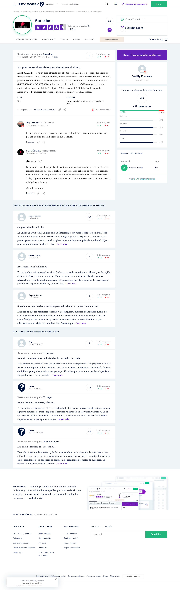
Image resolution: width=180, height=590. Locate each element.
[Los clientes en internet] (31, 4)
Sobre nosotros (45, 533)
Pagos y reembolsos (72, 548)
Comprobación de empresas (24, 548)
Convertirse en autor (21, 543)
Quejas (76, 39)
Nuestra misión (45, 538)
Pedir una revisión (71, 538)
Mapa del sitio (115, 576)
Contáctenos (18, 552)
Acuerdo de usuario (94, 576)
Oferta (105, 576)
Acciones (89, 39)
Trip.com (48, 353)
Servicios (42, 543)
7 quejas (71, 29)
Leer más (62, 244)
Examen (64, 39)
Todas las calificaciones (142, 179)
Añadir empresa (70, 533)
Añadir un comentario (136, 4)
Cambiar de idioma (133, 576)
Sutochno (48, 54)
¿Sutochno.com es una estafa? (65, 12)
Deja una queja (19, 538)
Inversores (43, 548)
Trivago (47, 397)
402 (89, 26)
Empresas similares (111, 39)
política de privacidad (32, 583)
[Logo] (22, 24)
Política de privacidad (58, 576)
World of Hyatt (51, 441)
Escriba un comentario (22, 533)
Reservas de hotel (136, 168)
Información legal (42, 576)
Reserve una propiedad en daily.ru (142, 55)
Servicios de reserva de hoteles (42, 12)
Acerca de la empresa (26, 39)
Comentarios (48, 39)
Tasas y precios (70, 543)
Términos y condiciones (76, 576)
